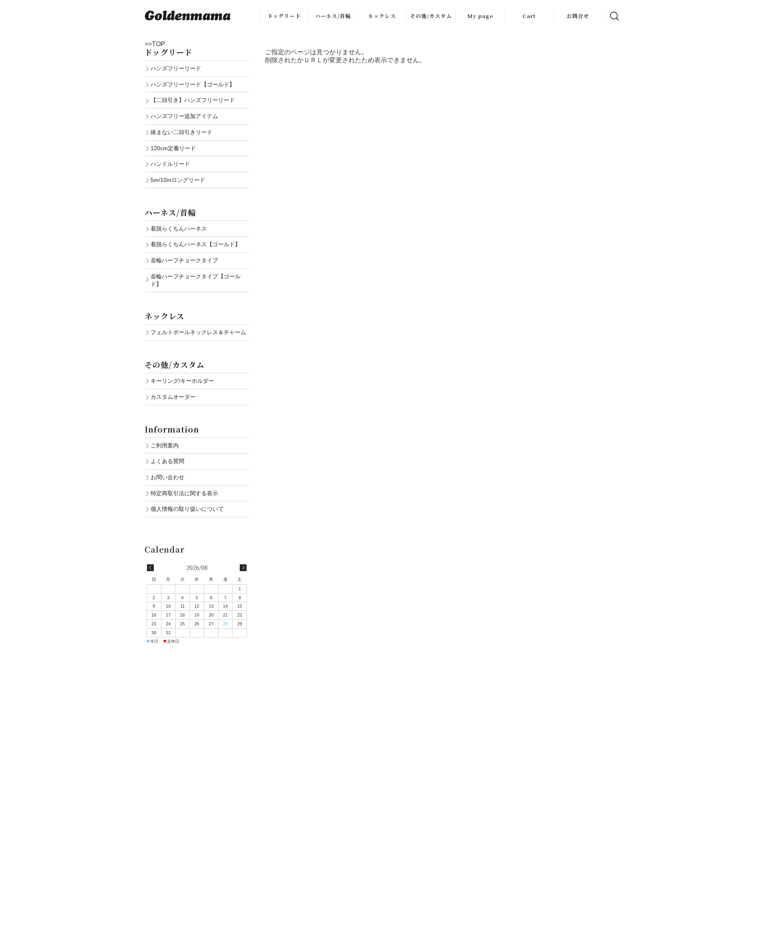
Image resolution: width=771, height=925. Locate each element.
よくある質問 (167, 461)
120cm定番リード (173, 148)
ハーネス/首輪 (333, 16)
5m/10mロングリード (178, 180)
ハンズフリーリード (176, 68)
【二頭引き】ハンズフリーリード (193, 100)
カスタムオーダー (173, 397)
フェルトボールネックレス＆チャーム (198, 332)
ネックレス (382, 16)
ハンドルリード (170, 164)
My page (480, 16)
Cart (529, 16)
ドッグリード (284, 16)
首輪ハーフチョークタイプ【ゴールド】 (196, 280)
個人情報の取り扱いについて (187, 509)
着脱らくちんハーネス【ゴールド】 (196, 244)
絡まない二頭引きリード (181, 132)
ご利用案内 (165, 445)
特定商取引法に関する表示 (184, 493)
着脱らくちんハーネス (179, 228)
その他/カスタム (431, 16)
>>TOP (155, 44)
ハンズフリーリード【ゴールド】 (193, 84)
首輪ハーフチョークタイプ (184, 260)
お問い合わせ (167, 477)
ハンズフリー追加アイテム (184, 116)
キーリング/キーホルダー (182, 381)
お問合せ (578, 16)
